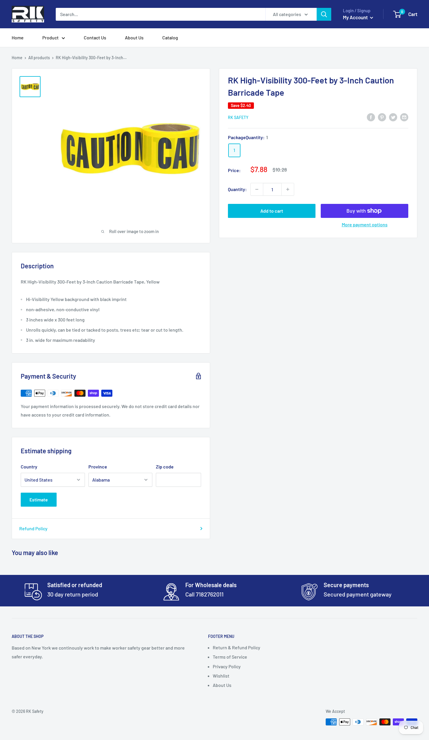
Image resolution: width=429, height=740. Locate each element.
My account (356, 17)
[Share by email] (404, 116)
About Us (134, 37)
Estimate (38, 499)
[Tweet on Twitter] (393, 116)
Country (29, 466)
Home (18, 37)
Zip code (165, 466)
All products (39, 57)
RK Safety (238, 117)
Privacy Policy (227, 666)
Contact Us (95, 37)
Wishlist (221, 675)
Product (50, 37)
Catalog (170, 37)
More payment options (365, 224)
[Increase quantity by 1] (288, 189)
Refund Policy (33, 528)
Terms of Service (230, 656)
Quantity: (237, 189)
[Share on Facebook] (371, 116)
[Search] (324, 14)
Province (97, 466)
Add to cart (271, 211)
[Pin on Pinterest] (382, 116)
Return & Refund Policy (236, 647)
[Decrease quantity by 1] (257, 189)
